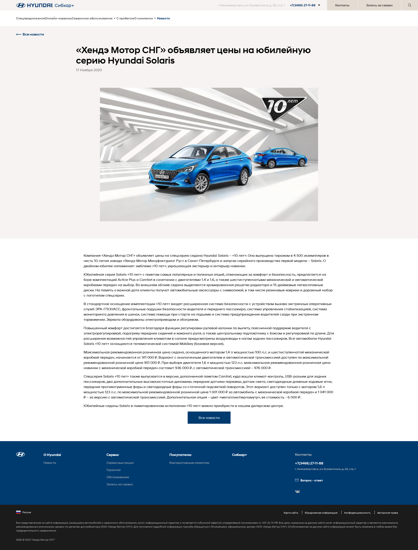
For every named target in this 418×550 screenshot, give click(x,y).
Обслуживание (117, 477)
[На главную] (34, 5)
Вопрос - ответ (311, 480)
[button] (270, 5)
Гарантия (113, 470)
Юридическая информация (321, 512)
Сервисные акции (120, 462)
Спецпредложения (30, 18)
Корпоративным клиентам (189, 462)
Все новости (33, 34)
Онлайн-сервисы (58, 18)
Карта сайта (291, 512)
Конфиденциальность (357, 512)
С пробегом (125, 18)
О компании (143, 18)
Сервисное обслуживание (92, 18)
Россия (26, 512)
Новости (163, 18)
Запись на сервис (379, 5)
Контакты (342, 5)
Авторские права (387, 512)
